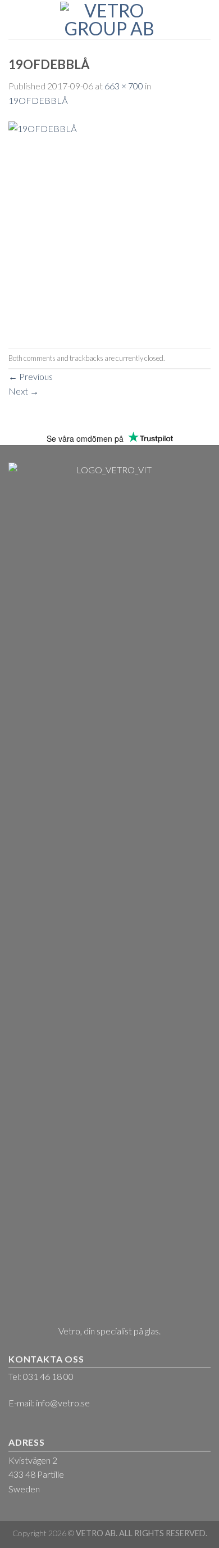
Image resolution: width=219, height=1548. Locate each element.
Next (23, 391)
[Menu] (15, 19)
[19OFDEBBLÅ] (109, 226)
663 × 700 (123, 85)
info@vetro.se (63, 1402)
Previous (30, 376)
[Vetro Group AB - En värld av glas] (109, 20)
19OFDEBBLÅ (38, 100)
